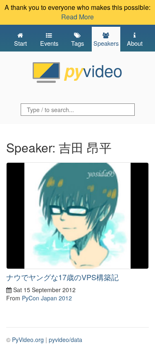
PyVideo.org (28, 339)
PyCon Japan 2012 (47, 298)
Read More (77, 16)
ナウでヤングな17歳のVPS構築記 (62, 277)
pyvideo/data (65, 339)
